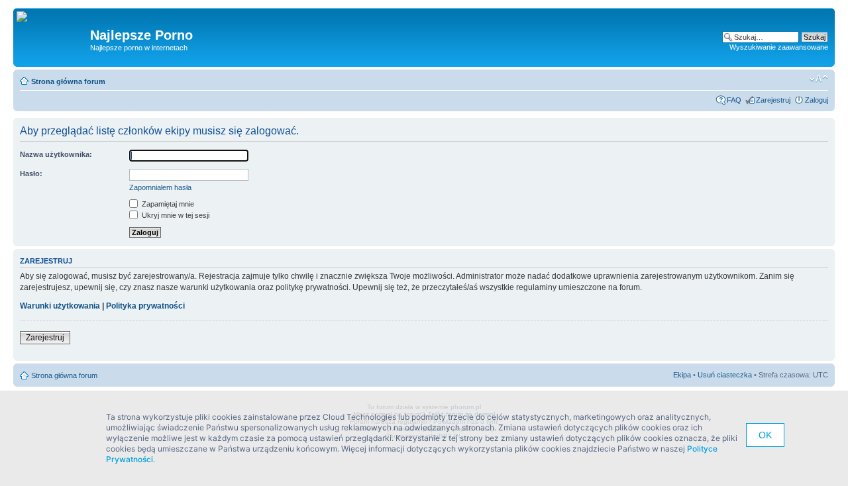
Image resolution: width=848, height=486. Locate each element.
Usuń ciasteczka (725, 375)
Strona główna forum (68, 81)
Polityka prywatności (145, 306)
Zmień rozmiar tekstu (818, 79)
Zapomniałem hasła (160, 187)
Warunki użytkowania (60, 306)
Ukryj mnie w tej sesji (174, 215)
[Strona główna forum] (27, 17)
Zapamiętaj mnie (167, 204)
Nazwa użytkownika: (56, 154)
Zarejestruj (773, 100)
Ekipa (682, 375)
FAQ (734, 100)
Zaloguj (816, 100)
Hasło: (31, 173)
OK (765, 435)
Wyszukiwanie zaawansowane (778, 47)
